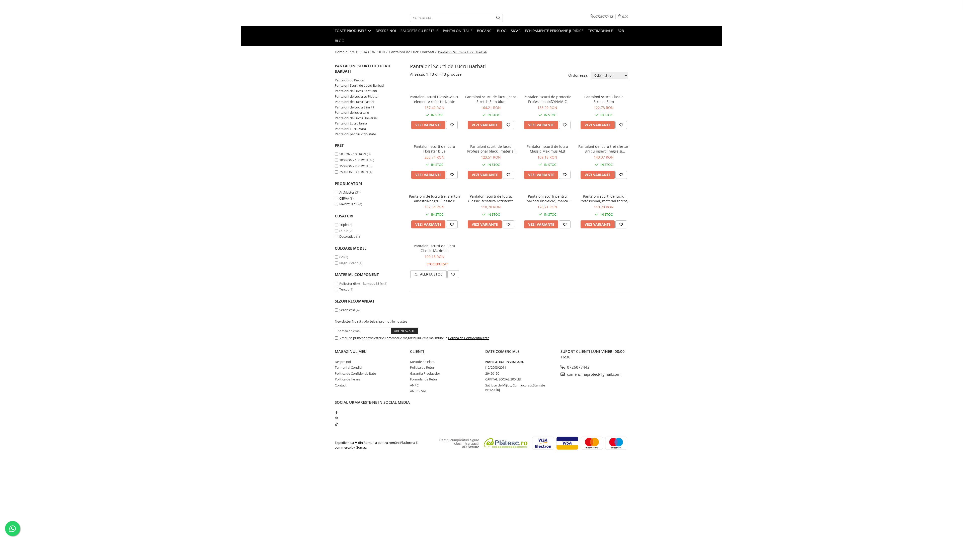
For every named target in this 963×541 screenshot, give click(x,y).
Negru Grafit (348, 263)
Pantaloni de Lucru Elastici (354, 101)
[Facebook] (336, 412)
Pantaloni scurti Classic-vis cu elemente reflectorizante (434, 99)
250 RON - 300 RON (353, 172)
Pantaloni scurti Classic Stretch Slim (603, 99)
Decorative (347, 236)
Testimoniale (600, 30)
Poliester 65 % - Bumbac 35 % (361, 283)
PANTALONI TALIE (457, 30)
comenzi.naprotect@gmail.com (593, 374)
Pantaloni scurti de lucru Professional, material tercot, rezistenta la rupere (604, 198)
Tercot (344, 289)
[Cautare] (498, 18)
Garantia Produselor (425, 373)
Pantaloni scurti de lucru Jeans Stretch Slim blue (491, 99)
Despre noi (386, 30)
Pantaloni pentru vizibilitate (355, 134)
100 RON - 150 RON (353, 160)
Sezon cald (347, 310)
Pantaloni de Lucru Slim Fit (354, 107)
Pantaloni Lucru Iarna (351, 123)
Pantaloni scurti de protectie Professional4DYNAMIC (547, 99)
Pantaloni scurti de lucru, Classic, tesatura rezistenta (491, 198)
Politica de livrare (347, 379)
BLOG (501, 30)
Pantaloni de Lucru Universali (356, 118)
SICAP (515, 30)
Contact (341, 385)
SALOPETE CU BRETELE (419, 30)
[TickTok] (336, 424)
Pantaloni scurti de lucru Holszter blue (434, 149)
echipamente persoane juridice (554, 30)
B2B (620, 30)
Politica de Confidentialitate (468, 338)
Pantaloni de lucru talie (352, 112)
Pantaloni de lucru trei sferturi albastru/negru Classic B (434, 198)
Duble (343, 230)
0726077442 (578, 367)
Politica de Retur (422, 367)
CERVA (344, 198)
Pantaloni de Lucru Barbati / (413, 52)
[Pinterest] (336, 418)
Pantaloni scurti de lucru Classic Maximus (434, 248)
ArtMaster (346, 192)
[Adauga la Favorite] (452, 125)
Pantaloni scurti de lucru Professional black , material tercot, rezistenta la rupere (491, 149)
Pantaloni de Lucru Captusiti (356, 91)
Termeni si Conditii (348, 367)
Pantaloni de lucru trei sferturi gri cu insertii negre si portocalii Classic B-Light (603, 149)
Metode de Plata (422, 361)
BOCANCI (485, 30)
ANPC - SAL (418, 391)
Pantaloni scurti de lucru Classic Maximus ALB (547, 149)
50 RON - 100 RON (352, 154)
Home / (341, 52)
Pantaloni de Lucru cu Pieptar (357, 96)
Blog (339, 40)
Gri (341, 257)
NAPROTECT (348, 204)
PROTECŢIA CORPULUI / (368, 52)
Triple (343, 224)
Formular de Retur (423, 379)
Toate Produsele (351, 30)
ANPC (414, 385)
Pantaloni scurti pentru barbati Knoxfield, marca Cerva (547, 198)
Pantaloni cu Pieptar (350, 80)
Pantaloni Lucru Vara (350, 128)
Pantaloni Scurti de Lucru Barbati (359, 85)
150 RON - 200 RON (353, 166)
